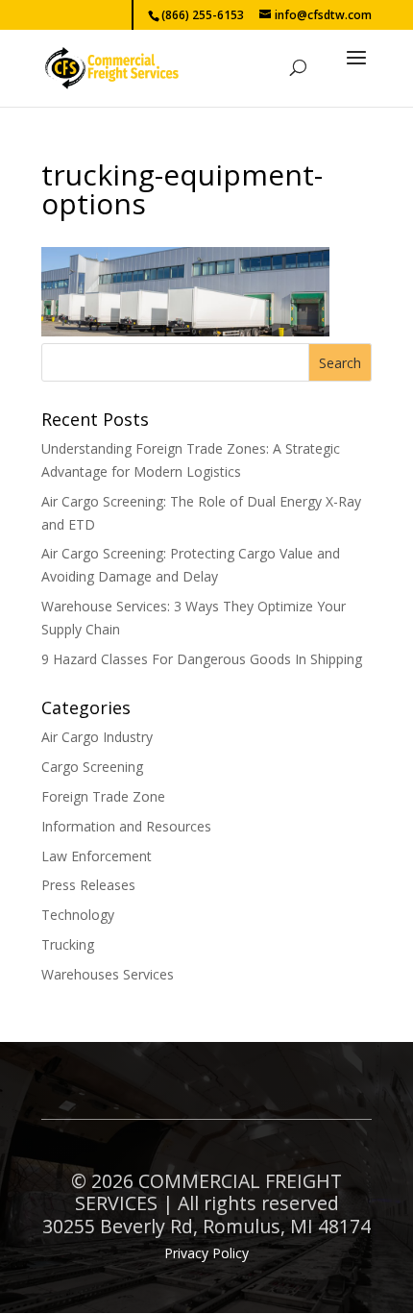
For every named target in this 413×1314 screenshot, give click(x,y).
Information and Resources (126, 826)
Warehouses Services (107, 974)
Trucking (67, 944)
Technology (77, 914)
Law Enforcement (96, 856)
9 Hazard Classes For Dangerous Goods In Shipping (201, 659)
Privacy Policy (206, 1253)
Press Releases (88, 885)
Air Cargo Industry (97, 737)
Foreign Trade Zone (103, 796)
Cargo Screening (92, 766)
